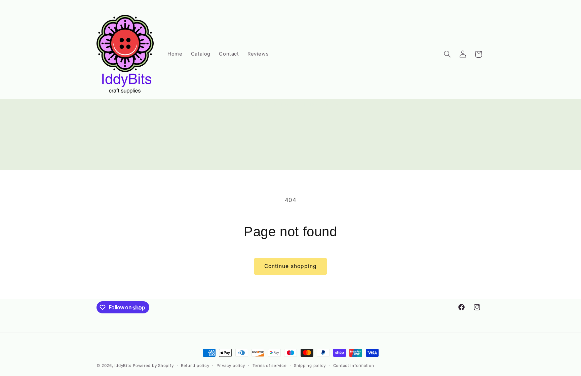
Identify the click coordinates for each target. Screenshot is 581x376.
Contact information (353, 365)
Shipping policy (310, 365)
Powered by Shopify (153, 365)
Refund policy (195, 365)
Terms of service (270, 365)
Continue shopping (290, 266)
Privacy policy (231, 365)
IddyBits (122, 365)
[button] (447, 54)
